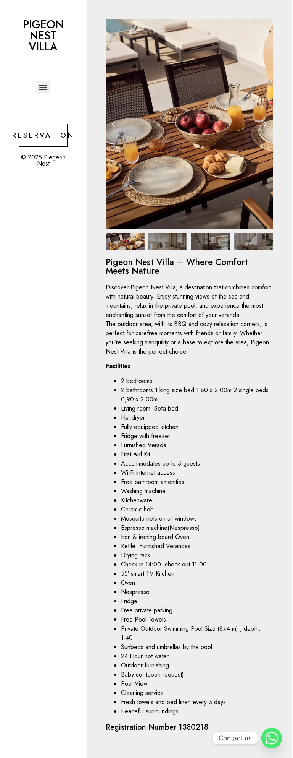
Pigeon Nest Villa (43, 35)
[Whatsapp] (271, 738)
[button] (43, 87)
